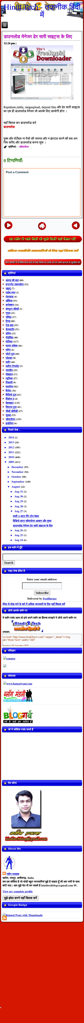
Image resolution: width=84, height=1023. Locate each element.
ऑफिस (9, 301)
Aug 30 (19, 496)
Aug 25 (19, 535)
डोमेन (8, 333)
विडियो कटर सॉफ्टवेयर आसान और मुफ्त (32, 521)
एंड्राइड (9, 296)
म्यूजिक (9, 378)
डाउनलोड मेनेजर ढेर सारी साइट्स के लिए (38, 36)
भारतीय (9, 370)
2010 (11, 457)
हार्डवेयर (9, 423)
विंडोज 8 (10, 399)
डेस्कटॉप (10, 329)
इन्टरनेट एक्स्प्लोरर (15, 284)
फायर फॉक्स (11, 345)
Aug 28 (19, 506)
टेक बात (9, 325)
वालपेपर (9, 386)
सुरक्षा (8, 415)
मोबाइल (9, 374)
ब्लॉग (8, 362)
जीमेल (8, 317)
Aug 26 (19, 530)
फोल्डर (9, 358)
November (18, 472)
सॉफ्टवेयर (24, 147)
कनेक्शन (10, 305)
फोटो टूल (10, 354)
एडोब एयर (10, 292)
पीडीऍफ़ (9, 337)
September (18, 481)
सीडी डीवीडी (12, 411)
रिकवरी (9, 382)
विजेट (8, 390)
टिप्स (8, 321)
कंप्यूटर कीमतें (12, 309)
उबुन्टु (8, 288)
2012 (11, 447)
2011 (11, 452)
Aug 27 (19, 511)
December (18, 467)
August (16, 487)
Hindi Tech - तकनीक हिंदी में (42, 10)
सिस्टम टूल (11, 407)
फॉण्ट (8, 350)
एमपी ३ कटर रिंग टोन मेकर (26, 516)
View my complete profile (18, 891)
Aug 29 (19, 501)
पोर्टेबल (9, 341)
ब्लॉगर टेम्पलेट (12, 366)
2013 (11, 442)
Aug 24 (19, 540)
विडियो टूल (11, 395)
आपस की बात (12, 280)
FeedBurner (50, 598)
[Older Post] (76, 225)
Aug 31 (19, 491)
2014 (11, 437)
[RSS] (4, 918)
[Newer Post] (8, 225)
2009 (11, 462)
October (17, 477)
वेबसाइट (10, 403)
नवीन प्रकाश (12, 874)
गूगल (8, 313)
